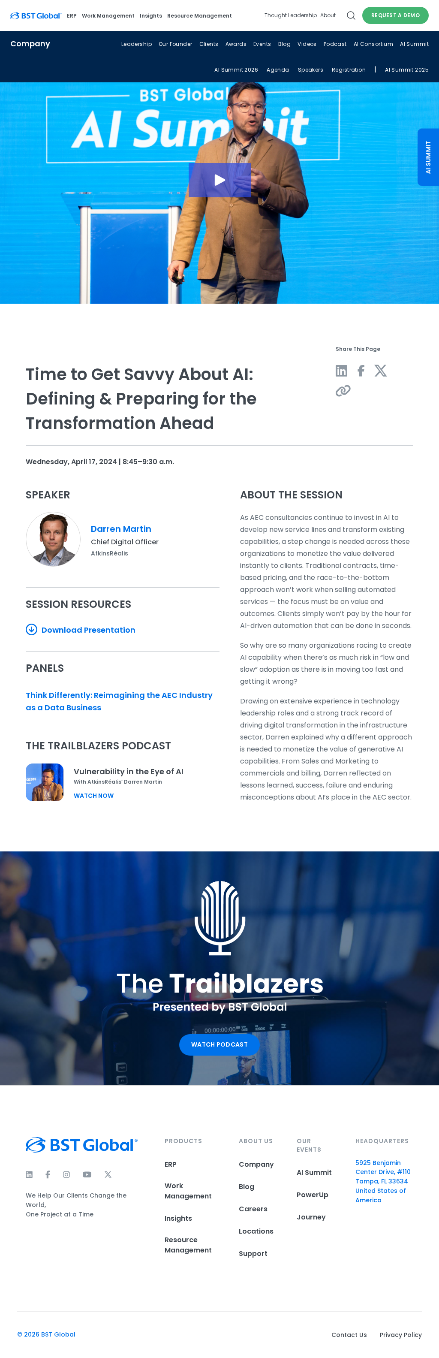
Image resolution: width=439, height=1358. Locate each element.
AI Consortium (373, 44)
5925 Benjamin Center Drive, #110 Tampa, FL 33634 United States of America (383, 1182)
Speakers (310, 69)
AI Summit (414, 44)
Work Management (108, 15)
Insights (151, 15)
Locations (256, 1231)
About (328, 15)
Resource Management (199, 15)
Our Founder (175, 44)
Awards (236, 44)
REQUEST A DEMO (395, 15)
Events (262, 44)
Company (256, 1164)
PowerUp (312, 1195)
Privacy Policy (401, 1335)
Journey (311, 1217)
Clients (209, 44)
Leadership (136, 44)
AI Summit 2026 (236, 69)
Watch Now (94, 795)
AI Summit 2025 (407, 69)
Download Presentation (87, 630)
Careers (253, 1209)
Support (253, 1253)
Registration (349, 69)
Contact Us (349, 1335)
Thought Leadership (291, 15)
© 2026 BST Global (46, 1334)
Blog (284, 44)
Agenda (278, 69)
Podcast (335, 44)
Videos (307, 44)
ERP (72, 15)
